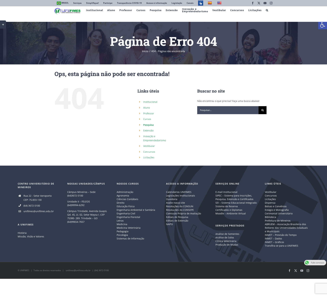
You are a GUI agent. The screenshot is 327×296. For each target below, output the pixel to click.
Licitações (148, 157)
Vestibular (149, 146)
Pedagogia (122, 231)
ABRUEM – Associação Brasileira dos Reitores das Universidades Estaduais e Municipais (286, 228)
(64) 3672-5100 (32, 205)
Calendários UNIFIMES (178, 192)
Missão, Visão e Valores (31, 236)
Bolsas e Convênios (276, 206)
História (22, 232)
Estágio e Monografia (277, 209)
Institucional (150, 101)
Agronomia (123, 195)
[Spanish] (210, 3)
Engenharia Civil (126, 213)
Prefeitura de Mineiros (278, 220)
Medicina (122, 224)
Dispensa (270, 202)
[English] (219, 3)
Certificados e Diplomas (228, 209)
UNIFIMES (24, 270)
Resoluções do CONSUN (179, 206)
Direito (120, 202)
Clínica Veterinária (225, 241)
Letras (120, 220)
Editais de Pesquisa (177, 217)
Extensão (148, 130)
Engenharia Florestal (128, 217)
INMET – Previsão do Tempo (281, 235)
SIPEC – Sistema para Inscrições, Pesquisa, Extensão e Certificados (234, 197)
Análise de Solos (224, 237)
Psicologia (122, 235)
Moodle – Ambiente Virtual (230, 213)
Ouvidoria (171, 199)
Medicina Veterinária (129, 227)
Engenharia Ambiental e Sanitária (136, 209)
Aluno (146, 107)
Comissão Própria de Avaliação (183, 213)
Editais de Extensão (177, 220)
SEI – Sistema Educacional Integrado (236, 202)
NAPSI (170, 224)
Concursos (149, 151)
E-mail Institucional (226, 192)
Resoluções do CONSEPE (180, 209)
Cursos (147, 119)
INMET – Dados (273, 238)
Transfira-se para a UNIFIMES (281, 245)
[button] (322, 24)
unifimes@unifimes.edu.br (39, 211)
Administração (125, 192)
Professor (148, 113)
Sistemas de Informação (130, 238)
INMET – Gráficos (274, 242)
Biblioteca (270, 217)
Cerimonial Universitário (279, 213)
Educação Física (126, 206)
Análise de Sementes (227, 234)
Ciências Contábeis (127, 199)
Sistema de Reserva (226, 206)
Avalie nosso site (175, 202)
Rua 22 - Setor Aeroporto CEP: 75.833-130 (38, 197)
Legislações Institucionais (180, 195)
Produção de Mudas (226, 244)
